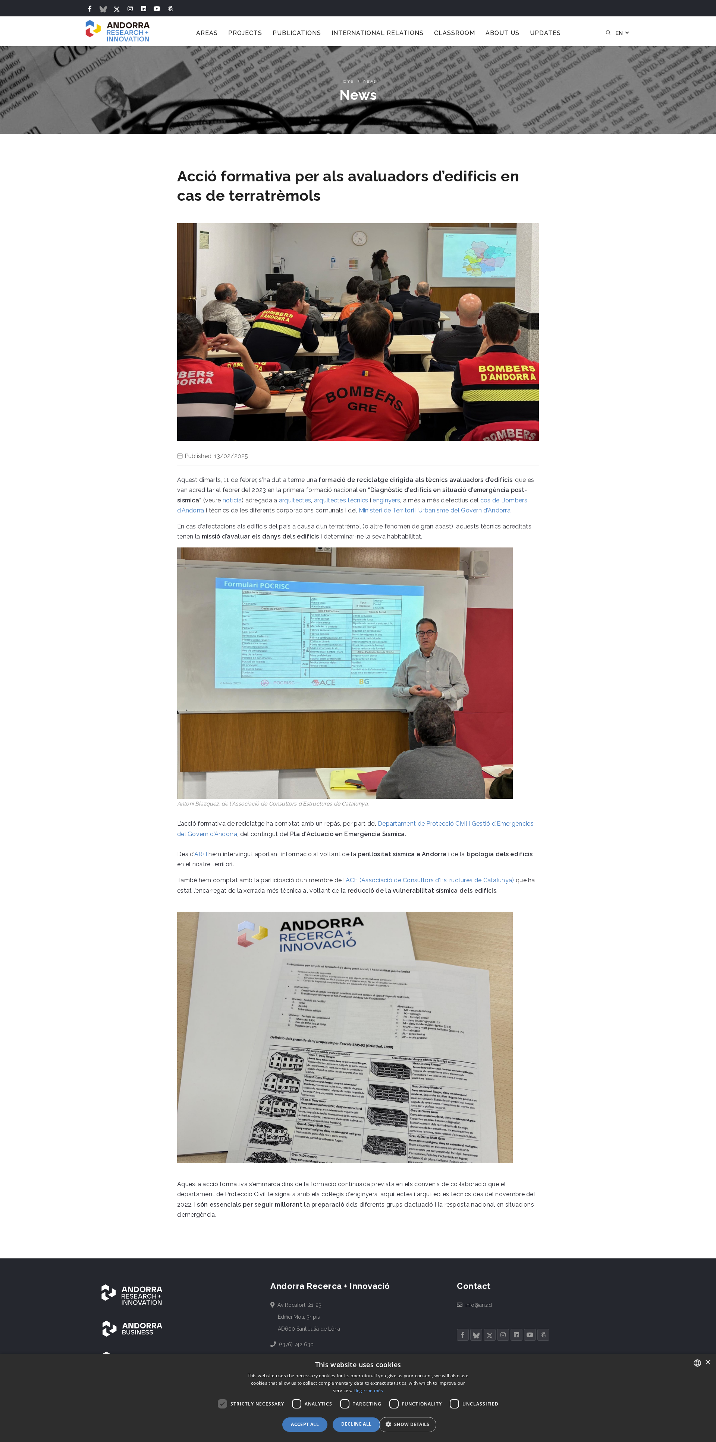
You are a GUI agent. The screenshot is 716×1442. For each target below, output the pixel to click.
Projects (245, 32)
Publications (297, 32)
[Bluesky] (103, 9)
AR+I (200, 854)
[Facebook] (90, 9)
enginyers (386, 500)
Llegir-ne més (368, 1390)
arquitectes (295, 500)
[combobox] (697, 1363)
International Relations (378, 32)
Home (347, 81)
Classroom (454, 32)
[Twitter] (117, 9)
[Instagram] (130, 9)
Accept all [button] (305, 1424)
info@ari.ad (478, 1305)
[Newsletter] (170, 9)
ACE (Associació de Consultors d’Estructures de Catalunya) (430, 880)
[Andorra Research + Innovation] (118, 31)
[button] (410, 1424)
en (619, 33)
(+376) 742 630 (296, 1344)
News (369, 81)
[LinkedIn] (144, 9)
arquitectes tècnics (341, 500)
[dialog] (358, 1398)
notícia (232, 500)
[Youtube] (157, 9)
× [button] (707, 1362)
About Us (502, 32)
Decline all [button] (356, 1424)
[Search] (608, 33)
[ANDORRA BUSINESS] (132, 1328)
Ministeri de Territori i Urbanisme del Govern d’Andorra (435, 510)
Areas (207, 32)
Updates (545, 32)
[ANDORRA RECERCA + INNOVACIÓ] (132, 1295)
